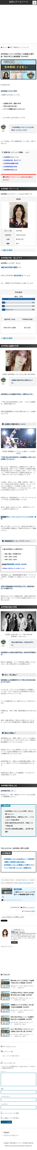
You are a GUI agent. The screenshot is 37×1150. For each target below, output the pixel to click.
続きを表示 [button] (7, 250)
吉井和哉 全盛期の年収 (10, 163)
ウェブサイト (5, 1104)
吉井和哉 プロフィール (10, 157)
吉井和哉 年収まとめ (10, 169)
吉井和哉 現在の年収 (10, 166)
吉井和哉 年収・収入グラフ (12, 160)
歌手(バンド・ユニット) (21, 47)
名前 (2, 1089)
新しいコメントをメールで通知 (10, 1113)
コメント (3, 1071)
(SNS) (15, 942)
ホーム (4, 47)
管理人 (33, 911)
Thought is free (28, 1145)
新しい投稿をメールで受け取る (10, 1118)
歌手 (10, 47)
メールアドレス (5, 1096)
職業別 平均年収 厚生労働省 (24, 882)
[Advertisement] (18, 24)
